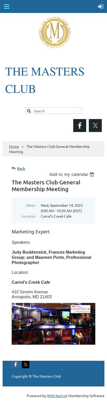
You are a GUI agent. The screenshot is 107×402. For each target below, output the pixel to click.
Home (14, 146)
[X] (95, 125)
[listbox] (72, 174)
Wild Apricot (57, 395)
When (31, 205)
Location (28, 216)
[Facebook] (79, 125)
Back (21, 168)
